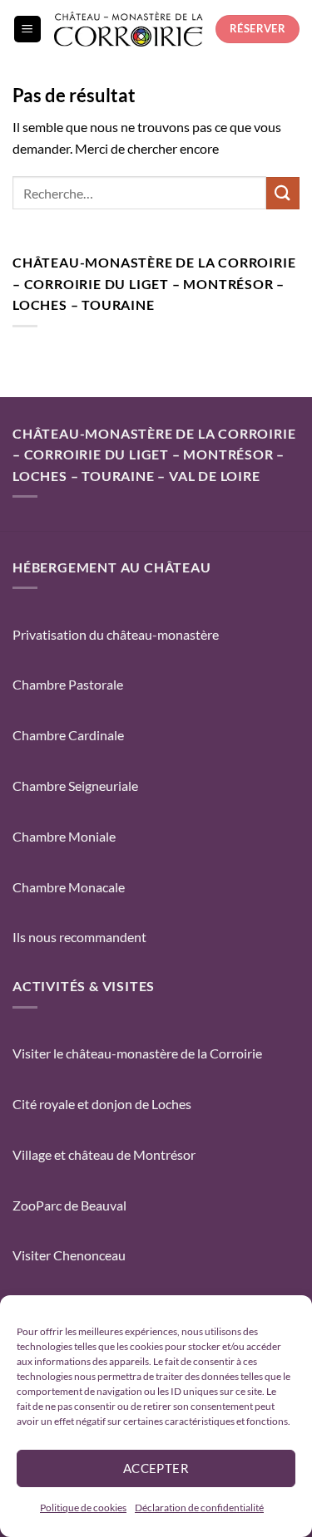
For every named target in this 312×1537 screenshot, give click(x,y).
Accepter (156, 1468)
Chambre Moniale (64, 836)
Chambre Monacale (68, 887)
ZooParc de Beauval (69, 1205)
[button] (27, 29)
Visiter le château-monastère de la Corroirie (137, 1053)
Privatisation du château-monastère (115, 634)
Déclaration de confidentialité (199, 1507)
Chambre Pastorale (67, 684)
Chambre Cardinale (68, 735)
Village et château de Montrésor (104, 1154)
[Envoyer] (283, 193)
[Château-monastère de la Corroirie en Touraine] (128, 29)
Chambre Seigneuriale (75, 785)
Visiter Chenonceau (69, 1255)
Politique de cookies (83, 1507)
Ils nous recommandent (79, 937)
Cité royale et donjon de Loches (101, 1104)
